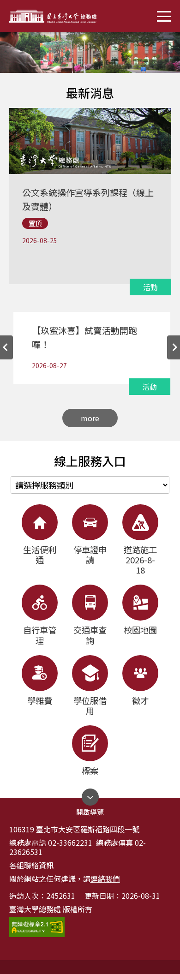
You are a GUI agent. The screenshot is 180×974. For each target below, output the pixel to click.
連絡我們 (105, 878)
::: (3, 76)
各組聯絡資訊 (31, 865)
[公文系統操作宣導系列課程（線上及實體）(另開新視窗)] (89, 177)
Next (173, 347)
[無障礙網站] (37, 927)
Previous (6, 347)
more (90, 418)
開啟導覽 (90, 809)
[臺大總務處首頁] (90, 52)
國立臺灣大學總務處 (57, 16)
